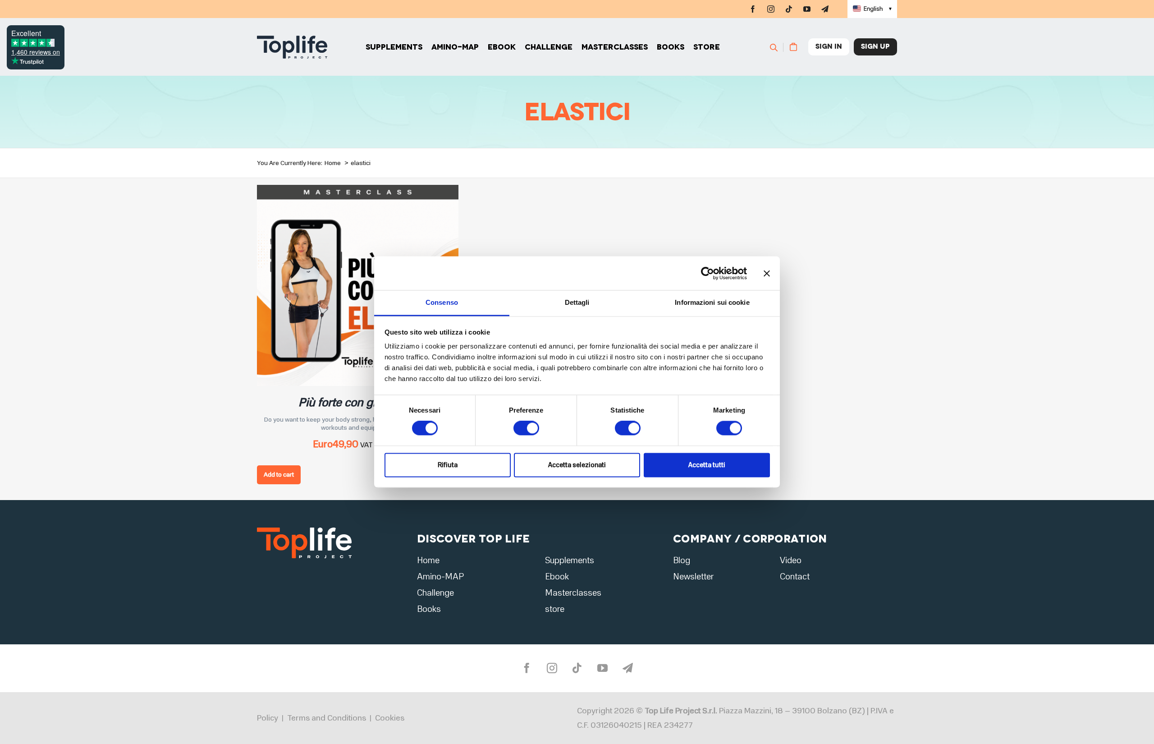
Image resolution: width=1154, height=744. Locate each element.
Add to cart (279, 474)
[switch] (526, 428)
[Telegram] (825, 9)
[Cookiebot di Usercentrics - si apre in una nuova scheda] (707, 273)
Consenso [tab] (442, 302)
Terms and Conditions (326, 717)
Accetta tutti (706, 464)
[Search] (777, 47)
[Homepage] (292, 47)
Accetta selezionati (577, 464)
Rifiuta (448, 464)
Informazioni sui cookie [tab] (712, 302)
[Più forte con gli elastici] (357, 190)
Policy (267, 717)
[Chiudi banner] (767, 273)
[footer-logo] (304, 530)
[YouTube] (807, 9)
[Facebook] (753, 9)
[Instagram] (771, 9)
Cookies (389, 717)
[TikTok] (789, 9)
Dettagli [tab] (577, 302)
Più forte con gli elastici (357, 402)
